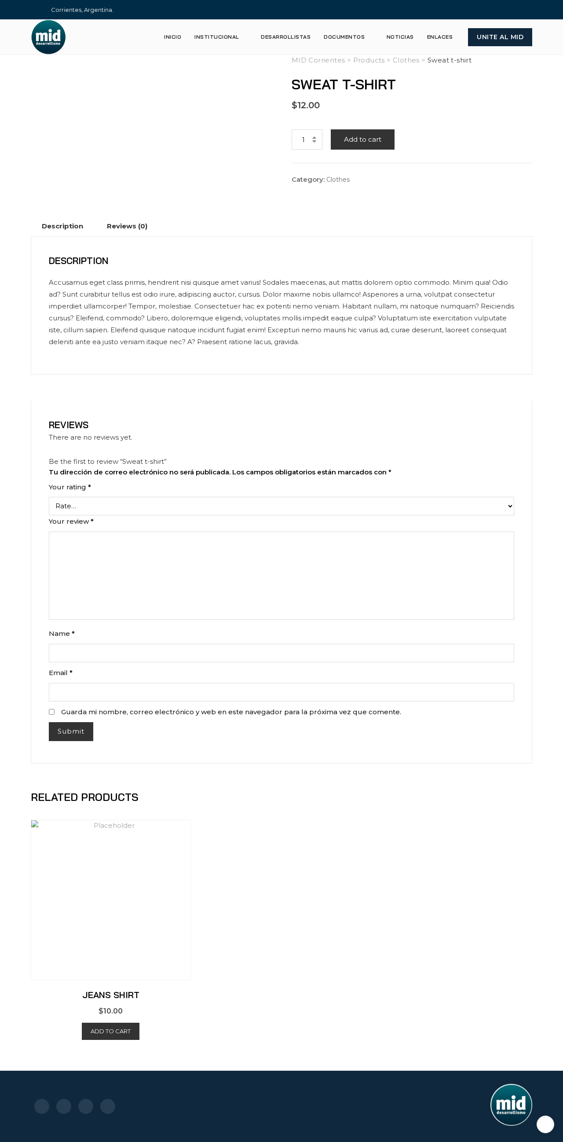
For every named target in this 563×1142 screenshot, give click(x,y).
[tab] (62, 226)
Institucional (216, 36)
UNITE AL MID (500, 37)
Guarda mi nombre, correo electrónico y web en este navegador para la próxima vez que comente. (231, 712)
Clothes (338, 180)
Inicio (172, 36)
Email (61, 672)
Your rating (70, 487)
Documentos (344, 36)
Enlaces (440, 36)
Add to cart (362, 139)
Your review (71, 521)
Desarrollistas (286, 36)
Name (62, 633)
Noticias (400, 36)
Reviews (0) (127, 226)
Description (62, 226)
